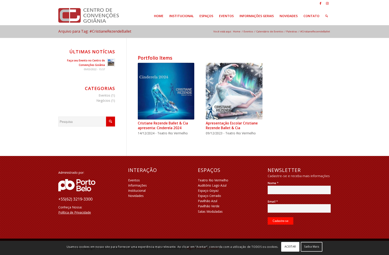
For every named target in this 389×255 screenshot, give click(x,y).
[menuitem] (158, 16)
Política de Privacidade (74, 212)
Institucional (137, 190)
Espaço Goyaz (208, 190)
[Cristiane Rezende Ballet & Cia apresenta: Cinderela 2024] (166, 91)
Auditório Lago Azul (212, 185)
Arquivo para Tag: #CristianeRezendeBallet (94, 31)
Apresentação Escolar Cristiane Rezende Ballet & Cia (232, 126)
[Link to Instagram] (327, 3)
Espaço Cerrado (209, 196)
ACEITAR (290, 246)
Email (273, 201)
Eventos (104, 95)
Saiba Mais (311, 246)
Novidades (136, 196)
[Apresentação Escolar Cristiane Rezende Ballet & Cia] (234, 91)
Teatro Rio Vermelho (213, 180)
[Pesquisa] (326, 16)
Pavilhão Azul (207, 201)
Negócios (103, 100)
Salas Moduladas (210, 211)
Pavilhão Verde (208, 206)
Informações (137, 185)
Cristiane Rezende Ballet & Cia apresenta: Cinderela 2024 (163, 126)
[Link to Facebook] (320, 3)
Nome (273, 183)
